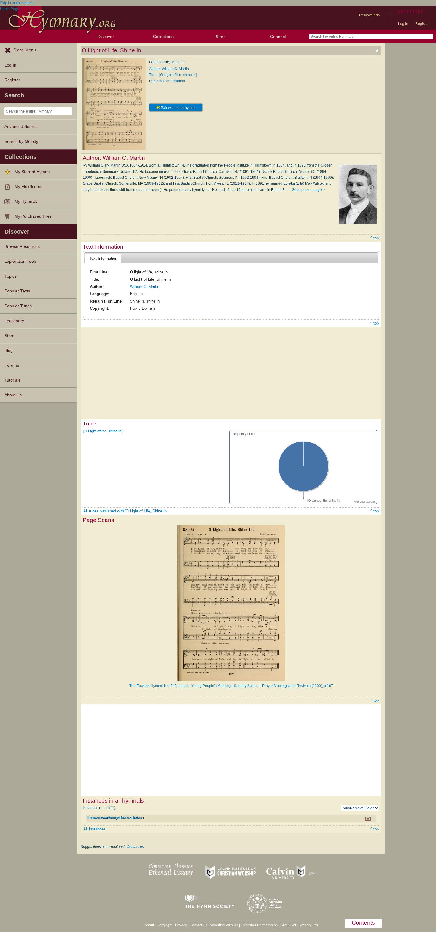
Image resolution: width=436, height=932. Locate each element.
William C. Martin (144, 286)
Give (284, 925)
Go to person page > (308, 190)
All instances (94, 829)
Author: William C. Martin (169, 69)
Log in (403, 24)
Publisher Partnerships (259, 925)
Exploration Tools (20, 261)
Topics (10, 276)
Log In (10, 65)
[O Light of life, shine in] (102, 431)
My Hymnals (26, 201)
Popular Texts (17, 291)
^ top (374, 238)
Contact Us (198, 925)
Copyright (164, 925)
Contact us (135, 847)
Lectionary (14, 321)
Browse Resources (22, 246)
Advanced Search (21, 126)
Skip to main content (16, 3)
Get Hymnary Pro (304, 925)
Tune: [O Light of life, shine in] (173, 75)
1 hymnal (177, 81)
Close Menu (24, 50)
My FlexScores (28, 186)
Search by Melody (21, 141)
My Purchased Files (33, 216)
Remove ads (369, 15)
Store (221, 36)
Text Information (103, 258)
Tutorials (12, 380)
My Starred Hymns (32, 172)
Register (422, 24)
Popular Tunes (18, 306)
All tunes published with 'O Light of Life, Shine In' (125, 511)
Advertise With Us (224, 925)
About (149, 925)
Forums (11, 365)
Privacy (181, 925)
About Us (13, 395)
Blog (8, 350)
